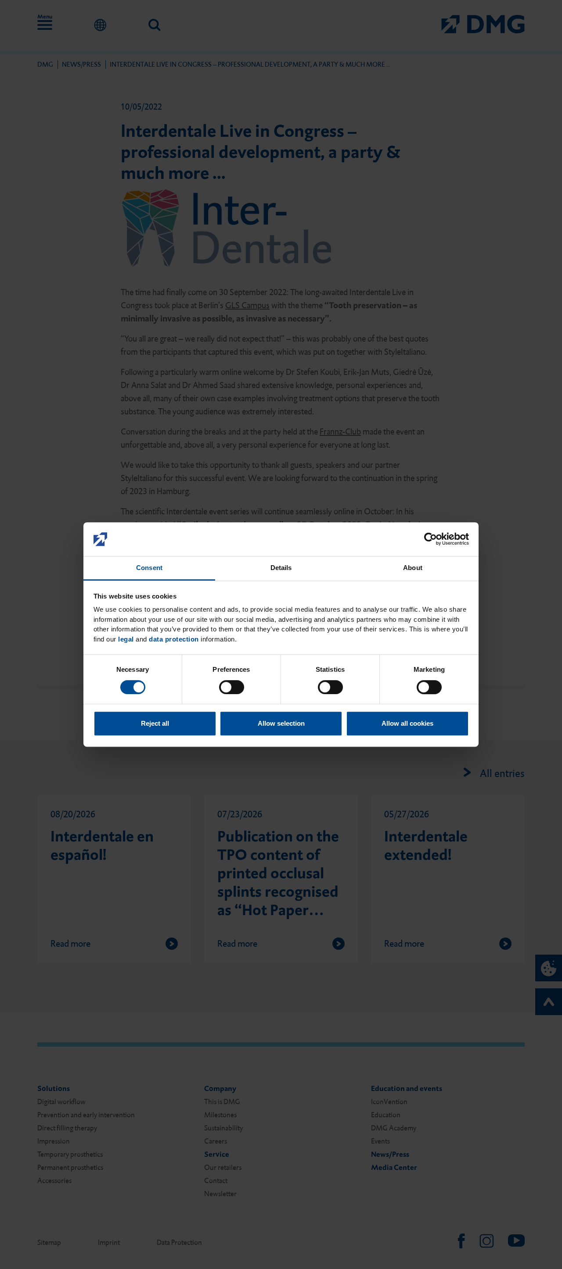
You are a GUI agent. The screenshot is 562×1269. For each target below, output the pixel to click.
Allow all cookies (407, 723)
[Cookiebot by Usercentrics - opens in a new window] (430, 539)
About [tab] (412, 567)
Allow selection (281, 723)
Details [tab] (281, 567)
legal (126, 639)
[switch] (231, 687)
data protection (174, 639)
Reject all (155, 723)
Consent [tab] (149, 567)
